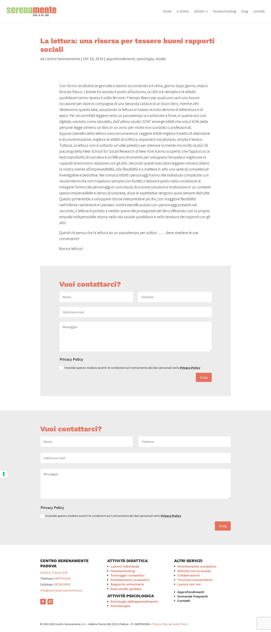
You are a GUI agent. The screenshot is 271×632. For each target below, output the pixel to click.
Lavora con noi (189, 584)
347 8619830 (62, 584)
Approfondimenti (190, 592)
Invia (204, 377)
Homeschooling (123, 571)
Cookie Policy (180, 624)
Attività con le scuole (194, 571)
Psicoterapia (120, 606)
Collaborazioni (188, 575)
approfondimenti (120, 58)
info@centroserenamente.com (61, 590)
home (167, 11)
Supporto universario (127, 584)
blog (244, 11)
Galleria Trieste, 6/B (53, 572)
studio (161, 58)
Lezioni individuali (125, 566)
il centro (183, 11)
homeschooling (224, 11)
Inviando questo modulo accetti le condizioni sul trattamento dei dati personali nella (132, 368)
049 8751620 (62, 578)
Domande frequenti (192, 596)
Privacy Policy (190, 368)
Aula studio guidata (126, 589)
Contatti (183, 601)
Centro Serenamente (62, 58)
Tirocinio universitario (195, 580)
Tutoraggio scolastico (128, 575)
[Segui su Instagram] (50, 601)
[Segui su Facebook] (43, 601)
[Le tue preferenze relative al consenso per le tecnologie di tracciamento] (4, 474)
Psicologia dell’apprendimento (134, 601)
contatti (259, 11)
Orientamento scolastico (130, 580)
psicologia (145, 58)
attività (199, 11)
